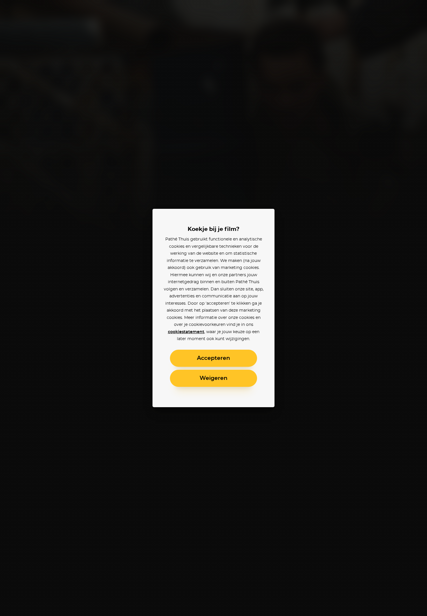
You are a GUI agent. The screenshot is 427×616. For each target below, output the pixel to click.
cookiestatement (186, 332)
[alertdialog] (213, 308)
